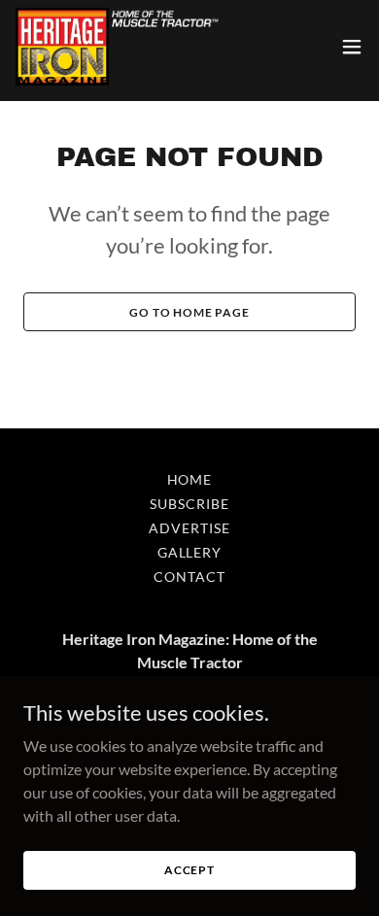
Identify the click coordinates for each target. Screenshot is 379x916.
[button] (351, 46)
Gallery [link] (190, 552)
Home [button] (190, 479)
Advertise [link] (189, 528)
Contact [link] (189, 576)
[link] (119, 46)
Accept (189, 870)
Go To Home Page (189, 312)
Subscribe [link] (189, 503)
